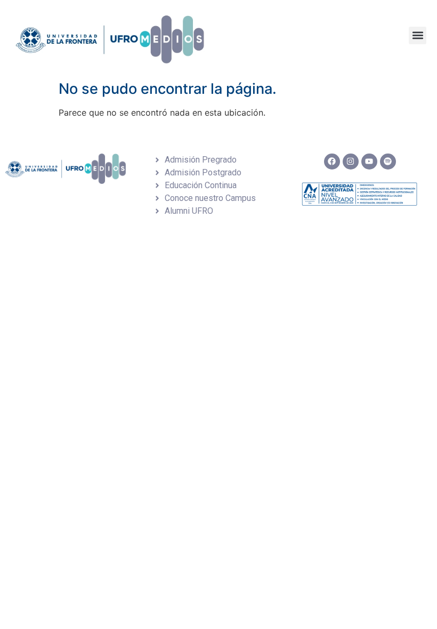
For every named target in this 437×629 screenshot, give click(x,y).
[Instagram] (351, 162)
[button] (417, 35)
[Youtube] (369, 162)
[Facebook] (332, 162)
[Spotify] (388, 162)
